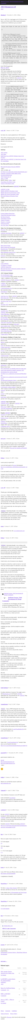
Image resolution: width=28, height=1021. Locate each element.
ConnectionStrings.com (6, 288)
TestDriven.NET (5, 355)
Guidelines (14, 1010)
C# (1, 843)
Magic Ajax (3, 406)
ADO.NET (16, 324)
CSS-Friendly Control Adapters (8, 387)
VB (1, 848)
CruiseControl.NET (5, 347)
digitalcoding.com (8, 925)
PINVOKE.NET (5, 298)
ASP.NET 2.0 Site (5, 189)
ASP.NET (19, 78)
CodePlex (3, 283)
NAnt (2, 345)
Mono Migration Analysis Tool (8, 252)
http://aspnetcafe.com (6, 783)
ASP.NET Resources (6, 280)
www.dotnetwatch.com (19, 530)
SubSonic (3, 390)
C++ (2, 852)
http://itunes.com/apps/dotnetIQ (8, 873)
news (8, 989)
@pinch (3, 708)
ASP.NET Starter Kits (6, 267)
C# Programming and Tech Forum (18, 892)
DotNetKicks (4, 291)
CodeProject (4, 285)
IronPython (3, 397)
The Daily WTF (4, 304)
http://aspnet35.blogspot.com (7, 761)
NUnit (2, 339)
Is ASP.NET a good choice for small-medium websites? (8, 980)
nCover (2, 350)
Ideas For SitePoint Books (8, 988)
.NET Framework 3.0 (6, 176)
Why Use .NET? (5, 67)
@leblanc (3, 510)
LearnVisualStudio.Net (18, 729)
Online (10, 180)
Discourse (9, 1017)
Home (2, 1010)
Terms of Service (5, 1013)
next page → (4, 961)
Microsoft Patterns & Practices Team (9, 196)
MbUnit (2, 342)
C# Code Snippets (5, 908)
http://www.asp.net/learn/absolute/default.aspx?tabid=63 (14, 745)
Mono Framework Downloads (8, 247)
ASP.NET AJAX (5, 403)
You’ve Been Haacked (6, 331)
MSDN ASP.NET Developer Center (9, 191)
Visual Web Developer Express (8, 215)
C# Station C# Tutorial (6, 265)
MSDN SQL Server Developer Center (10, 194)
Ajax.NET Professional (6, 408)
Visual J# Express (5, 223)
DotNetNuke (4, 423)
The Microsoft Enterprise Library (8, 380)
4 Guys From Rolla (5, 276)
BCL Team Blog (5, 319)
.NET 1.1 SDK (4, 178)
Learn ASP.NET (5, 263)
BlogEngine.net (6, 693)
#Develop (3, 229)
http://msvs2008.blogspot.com (8, 763)
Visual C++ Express (5, 222)
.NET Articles (4, 152)
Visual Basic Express (6, 218)
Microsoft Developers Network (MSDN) (10, 166)
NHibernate (3, 365)
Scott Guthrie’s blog (5, 326)
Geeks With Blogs (5, 314)
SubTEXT (3, 414)
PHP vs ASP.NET (5, 994)
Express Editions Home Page (7, 213)
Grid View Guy (4, 296)
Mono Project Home (5, 245)
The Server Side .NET (6, 301)
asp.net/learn (12, 797)
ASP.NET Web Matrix (6, 233)
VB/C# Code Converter (9, 928)
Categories (7, 1010)
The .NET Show (5, 225)
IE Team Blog (4, 317)
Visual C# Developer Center (7, 183)
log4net (2, 393)
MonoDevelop (4, 249)
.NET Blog (3, 154)
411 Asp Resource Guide (7, 275)
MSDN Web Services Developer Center (10, 192)
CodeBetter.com (4, 329)
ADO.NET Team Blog (6, 322)
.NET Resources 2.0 (8, 7)
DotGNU (3, 255)
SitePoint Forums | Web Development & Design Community (13, 594)
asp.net (14, 465)
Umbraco (3, 421)
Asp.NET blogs (4, 311)
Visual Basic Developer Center (8, 182)
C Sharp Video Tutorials (11, 888)
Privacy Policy (13, 1013)
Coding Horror (4, 334)
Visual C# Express (5, 220)
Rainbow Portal (4, 418)
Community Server (5, 426)
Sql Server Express (5, 217)
